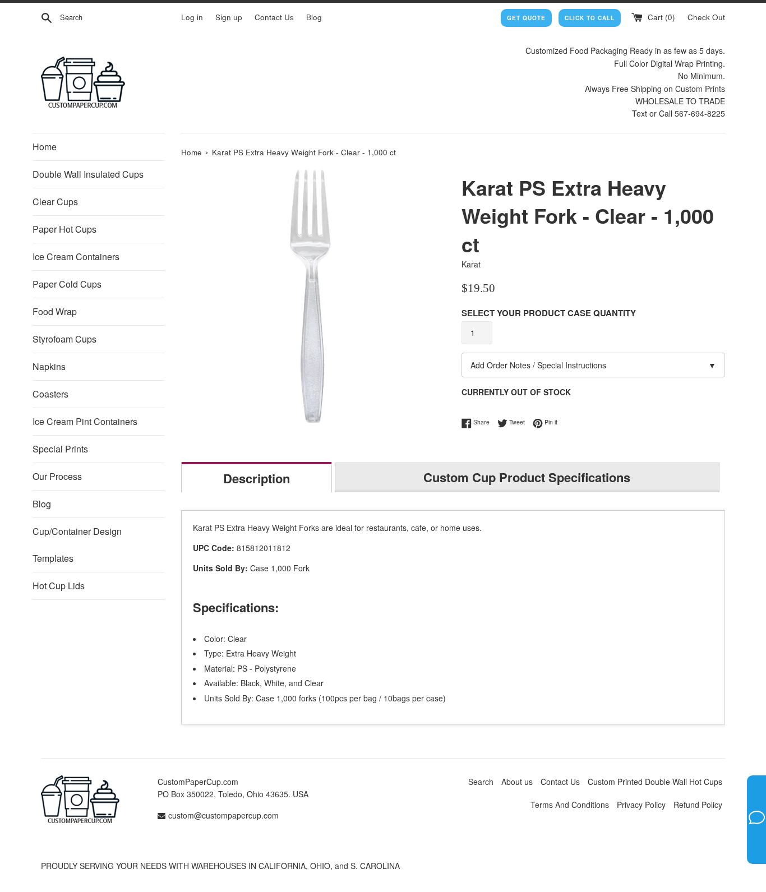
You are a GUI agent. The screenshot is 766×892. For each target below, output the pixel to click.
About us (517, 781)
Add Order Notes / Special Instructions (593, 365)
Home (45, 146)
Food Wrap (55, 311)
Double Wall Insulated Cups (88, 174)
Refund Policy (697, 804)
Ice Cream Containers (76, 256)
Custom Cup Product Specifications (526, 477)
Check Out (706, 17)
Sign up (228, 17)
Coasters (50, 393)
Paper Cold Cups (67, 284)
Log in (192, 17)
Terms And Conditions (569, 804)
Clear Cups (55, 201)
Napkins (49, 366)
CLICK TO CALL (590, 18)
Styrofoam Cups (64, 338)
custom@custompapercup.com (223, 815)
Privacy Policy (641, 804)
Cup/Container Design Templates (77, 545)
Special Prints (60, 448)
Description (256, 478)
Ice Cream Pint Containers (85, 421)
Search (480, 781)
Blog (314, 17)
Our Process (57, 476)
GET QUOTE (526, 18)
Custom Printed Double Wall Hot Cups (655, 781)
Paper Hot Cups (64, 229)
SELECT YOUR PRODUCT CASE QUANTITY (549, 313)
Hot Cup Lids (59, 585)
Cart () (660, 17)
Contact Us (274, 17)
